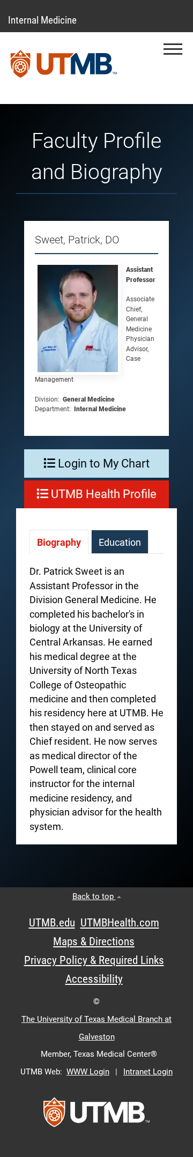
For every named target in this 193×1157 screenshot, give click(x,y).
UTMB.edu (52, 922)
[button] (173, 49)
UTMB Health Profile (102, 494)
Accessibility (94, 979)
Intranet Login (148, 1072)
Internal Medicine (42, 20)
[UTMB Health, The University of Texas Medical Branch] (96, 1115)
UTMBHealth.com (119, 922)
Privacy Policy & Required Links (94, 960)
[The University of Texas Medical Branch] (63, 68)
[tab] (58, 542)
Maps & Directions (94, 941)
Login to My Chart (102, 463)
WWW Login (87, 1072)
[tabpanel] (96, 704)
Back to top (94, 896)
